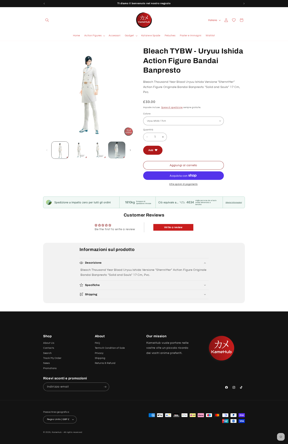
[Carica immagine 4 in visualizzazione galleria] (116, 150)
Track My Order (52, 358)
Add (150, 150)
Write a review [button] (173, 227)
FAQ (97, 343)
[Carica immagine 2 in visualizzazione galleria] (79, 150)
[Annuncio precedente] (44, 3)
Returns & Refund (105, 363)
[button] (47, 20)
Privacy (99, 353)
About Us (48, 343)
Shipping (100, 358)
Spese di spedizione (172, 107)
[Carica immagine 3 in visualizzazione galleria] (97, 150)
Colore (147, 113)
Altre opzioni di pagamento (183, 184)
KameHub (57, 432)
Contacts (48, 348)
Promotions (50, 368)
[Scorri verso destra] (130, 150)
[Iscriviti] (105, 387)
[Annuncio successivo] (244, 3)
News (46, 363)
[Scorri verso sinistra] (46, 150)
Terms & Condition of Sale (110, 348)
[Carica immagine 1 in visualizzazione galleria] (60, 150)
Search (47, 353)
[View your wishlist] (234, 20)
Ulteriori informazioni (234, 202)
